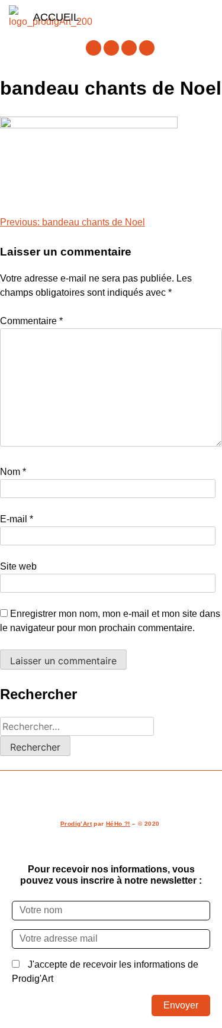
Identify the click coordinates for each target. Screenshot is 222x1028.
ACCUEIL (56, 17)
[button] (145, 17)
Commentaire (31, 321)
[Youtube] (129, 48)
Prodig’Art (76, 823)
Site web (18, 566)
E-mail (16, 519)
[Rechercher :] (77, 727)
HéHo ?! (118, 823)
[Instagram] (111, 48)
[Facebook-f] (93, 48)
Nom (13, 472)
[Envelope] (147, 48)
